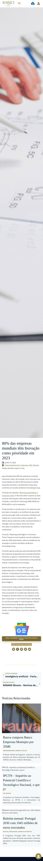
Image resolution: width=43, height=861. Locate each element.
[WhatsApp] (25, 649)
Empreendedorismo (12, 465)
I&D (30, 465)
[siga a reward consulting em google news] (21, 629)
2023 (13, 644)
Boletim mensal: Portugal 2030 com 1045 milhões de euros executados (20, 823)
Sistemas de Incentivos (25, 831)
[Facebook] (13, 649)
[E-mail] (29, 649)
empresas (20, 644)
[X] (17, 649)
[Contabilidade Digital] (32, 3)
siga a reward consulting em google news (22, 638)
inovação (27, 644)
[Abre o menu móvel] (19, 3)
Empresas (24, 465)
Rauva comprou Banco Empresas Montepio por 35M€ (18, 742)
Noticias (36, 465)
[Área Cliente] (38, 3)
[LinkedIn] (21, 649)
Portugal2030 (13, 831)
